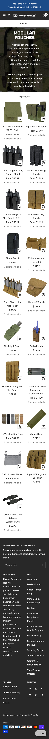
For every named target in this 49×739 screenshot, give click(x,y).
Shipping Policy (35, 650)
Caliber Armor (10, 686)
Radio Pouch (36, 346)
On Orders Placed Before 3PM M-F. (25, 7)
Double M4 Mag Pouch (36, 216)
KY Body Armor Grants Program (35, 628)
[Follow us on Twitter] (36, 689)
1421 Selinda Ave (11, 692)
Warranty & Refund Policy (34, 663)
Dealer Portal (34, 584)
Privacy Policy (34, 635)
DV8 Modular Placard (12, 474)
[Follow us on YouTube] (30, 695)
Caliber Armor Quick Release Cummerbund (13, 518)
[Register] (42, 565)
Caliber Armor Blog (34, 591)
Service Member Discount (35, 643)
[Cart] (44, 15)
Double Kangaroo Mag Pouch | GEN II (12, 216)
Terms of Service (35, 655)
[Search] (9, 15)
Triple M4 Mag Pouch (36, 126)
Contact (31, 608)
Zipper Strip (36, 434)
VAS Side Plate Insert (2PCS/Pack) (13, 128)
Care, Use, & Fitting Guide (34, 601)
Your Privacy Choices (33, 672)
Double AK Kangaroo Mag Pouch (12, 388)
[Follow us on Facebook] (30, 689)
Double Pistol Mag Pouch (36, 172)
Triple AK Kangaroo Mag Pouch (36, 476)
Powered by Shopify (28, 715)
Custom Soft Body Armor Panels (33, 617)
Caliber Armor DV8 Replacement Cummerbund (36, 390)
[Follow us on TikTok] (36, 695)
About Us (32, 579)
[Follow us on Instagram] (42, 689)
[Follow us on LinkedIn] (42, 695)
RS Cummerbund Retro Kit (36, 260)
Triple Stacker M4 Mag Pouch (13, 304)
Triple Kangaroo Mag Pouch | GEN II (12, 172)
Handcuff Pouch (36, 302)
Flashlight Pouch (12, 346)
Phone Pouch (12, 258)
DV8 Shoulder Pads (13, 434)
